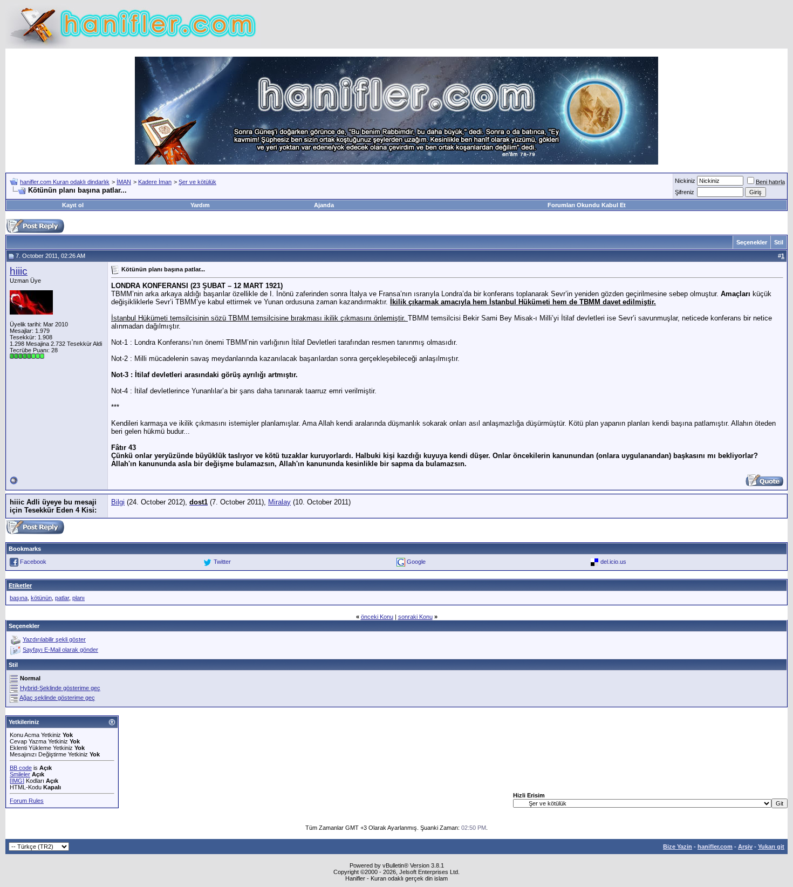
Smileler (20, 774)
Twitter (222, 561)
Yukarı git (771, 846)
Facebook (33, 561)
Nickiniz (685, 181)
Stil (778, 242)
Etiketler (20, 585)
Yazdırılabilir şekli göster (54, 639)
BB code (21, 768)
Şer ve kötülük (197, 182)
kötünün (41, 598)
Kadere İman (155, 182)
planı (78, 598)
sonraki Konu (415, 616)
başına (19, 598)
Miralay (279, 502)
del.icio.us (613, 561)
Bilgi (118, 502)
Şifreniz (684, 192)
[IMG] (17, 780)
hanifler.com (715, 846)
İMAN (124, 182)
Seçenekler (751, 242)
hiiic (19, 271)
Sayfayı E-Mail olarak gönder (60, 649)
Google (416, 561)
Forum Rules (27, 800)
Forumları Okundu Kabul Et (587, 205)
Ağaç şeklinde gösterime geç (57, 697)
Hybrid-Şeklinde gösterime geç (60, 688)
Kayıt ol (73, 205)
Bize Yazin (677, 846)
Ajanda (324, 205)
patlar (62, 598)
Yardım (200, 205)
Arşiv (745, 846)
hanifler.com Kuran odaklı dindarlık (65, 182)
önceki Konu (377, 616)
